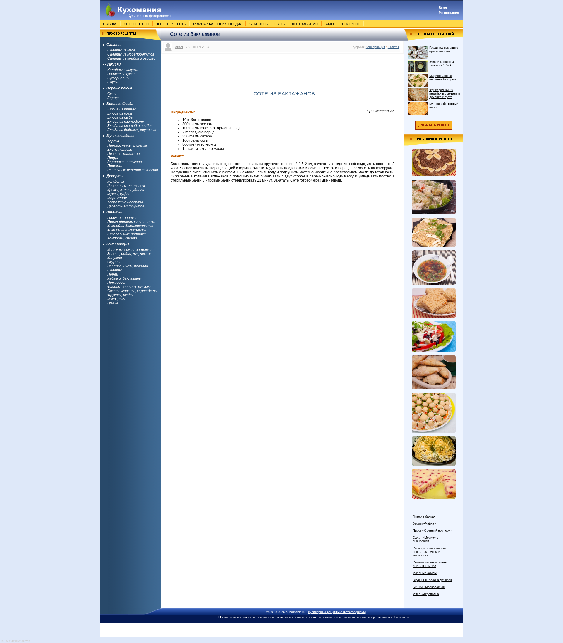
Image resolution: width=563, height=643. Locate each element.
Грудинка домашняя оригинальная (444, 49)
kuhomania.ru (400, 617)
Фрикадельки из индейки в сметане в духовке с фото (444, 93)
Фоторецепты (136, 24)
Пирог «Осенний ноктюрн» (432, 530)
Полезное (351, 24)
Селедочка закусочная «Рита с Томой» (430, 564)
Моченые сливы (425, 573)
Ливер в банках (424, 516)
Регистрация (449, 12)
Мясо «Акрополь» (426, 594)
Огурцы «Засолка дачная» (432, 580)
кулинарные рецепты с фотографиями (337, 612)
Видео (330, 24)
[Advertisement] (282, 68)
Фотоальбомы (305, 24)
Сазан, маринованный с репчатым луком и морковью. (430, 551)
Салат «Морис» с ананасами (425, 539)
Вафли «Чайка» (424, 523)
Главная (110, 24)
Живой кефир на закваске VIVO (441, 63)
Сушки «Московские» (429, 587)
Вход (443, 7)
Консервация (375, 47)
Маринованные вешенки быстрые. (443, 77)
